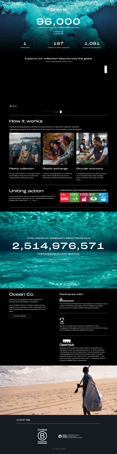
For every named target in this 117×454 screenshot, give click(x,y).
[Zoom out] (105, 69)
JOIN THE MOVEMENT (58, 260)
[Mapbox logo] (13, 106)
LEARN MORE (19, 316)
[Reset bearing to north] (105, 72)
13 (32, 200)
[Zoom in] (105, 67)
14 (36, 200)
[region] (58, 86)
